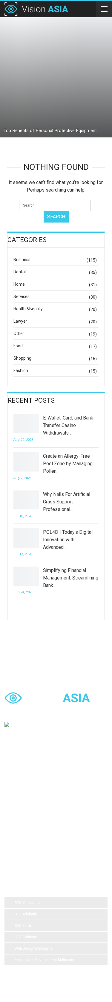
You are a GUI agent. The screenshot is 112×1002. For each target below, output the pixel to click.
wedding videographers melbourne (37, 826)
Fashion (20, 370)
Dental (19, 271)
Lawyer (20, 321)
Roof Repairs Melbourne (29, 850)
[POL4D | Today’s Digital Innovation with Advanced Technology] (26, 538)
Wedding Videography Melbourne (36, 814)
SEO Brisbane (26, 937)
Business (21, 259)
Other (18, 333)
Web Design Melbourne (34, 948)
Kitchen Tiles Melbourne (73, 838)
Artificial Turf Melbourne (28, 778)
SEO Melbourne (27, 903)
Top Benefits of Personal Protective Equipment (50, 130)
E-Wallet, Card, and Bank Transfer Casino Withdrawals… (68, 425)
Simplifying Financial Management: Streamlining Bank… (70, 577)
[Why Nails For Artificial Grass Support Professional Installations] (26, 500)
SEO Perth (23, 926)
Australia (67, 802)
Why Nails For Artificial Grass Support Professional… (66, 501)
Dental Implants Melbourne (31, 790)
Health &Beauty (28, 308)
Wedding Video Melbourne (79, 778)
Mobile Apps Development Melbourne (45, 960)
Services (21, 296)
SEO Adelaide (26, 914)
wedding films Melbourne (29, 802)
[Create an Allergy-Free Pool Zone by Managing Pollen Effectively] (26, 462)
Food (18, 345)
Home (19, 284)
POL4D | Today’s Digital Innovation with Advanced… (68, 539)
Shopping (22, 358)
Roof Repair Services (26, 838)
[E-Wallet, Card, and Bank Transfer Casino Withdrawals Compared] (26, 423)
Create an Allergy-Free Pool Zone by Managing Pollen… (68, 463)
